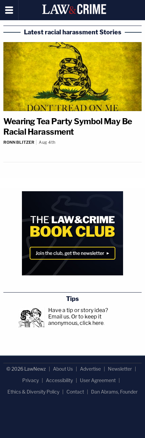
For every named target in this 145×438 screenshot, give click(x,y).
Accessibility (59, 380)
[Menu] (9, 10)
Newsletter (120, 369)
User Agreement (98, 380)
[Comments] (72, 147)
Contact (75, 392)
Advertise (90, 369)
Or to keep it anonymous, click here (76, 319)
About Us (63, 369)
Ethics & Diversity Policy (33, 392)
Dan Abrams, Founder (114, 392)
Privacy (30, 380)
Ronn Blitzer (18, 142)
